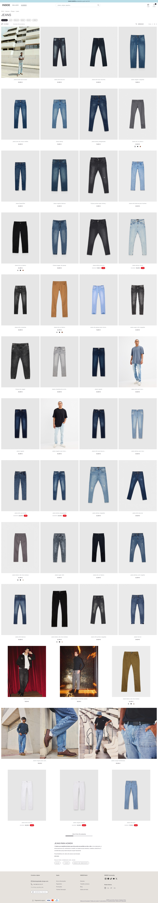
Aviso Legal (118, 900)
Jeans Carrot (137, 637)
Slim (10, 20)
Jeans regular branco (79, 822)
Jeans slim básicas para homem (137, 203)
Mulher (16, 5)
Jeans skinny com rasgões (137, 575)
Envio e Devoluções (61, 881)
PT (112, 888)
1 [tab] (2, 213)
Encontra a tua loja (40, 892)
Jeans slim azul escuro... (98, 451)
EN (115, 888)
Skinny (23, 20)
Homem (24, 5)
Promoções (59, 886)
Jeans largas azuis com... (40, 760)
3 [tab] (4, 213)
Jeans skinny (59, 141)
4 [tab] (5, 213)
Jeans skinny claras (137, 265)
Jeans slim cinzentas (20, 327)
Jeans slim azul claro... (137, 389)
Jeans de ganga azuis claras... (98, 327)
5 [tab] (6, 213)
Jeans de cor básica (137, 141)
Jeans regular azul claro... (59, 451)
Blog (81, 886)
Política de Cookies (95, 900)
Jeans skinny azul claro (137, 451)
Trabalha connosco (84, 884)
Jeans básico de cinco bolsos (20, 575)
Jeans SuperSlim (20, 203)
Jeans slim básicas (20, 637)
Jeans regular (98, 389)
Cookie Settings (103, 900)
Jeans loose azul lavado (20, 79)
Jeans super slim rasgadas (137, 327)
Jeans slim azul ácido (20, 513)
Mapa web (123, 900)
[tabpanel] (20, 52)
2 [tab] (3, 213)
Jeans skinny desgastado (99, 141)
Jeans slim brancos (27, 822)
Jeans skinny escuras (98, 265)
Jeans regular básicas (59, 203)
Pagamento (59, 884)
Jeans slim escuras (59, 79)
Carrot (35, 20)
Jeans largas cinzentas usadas (79, 699)
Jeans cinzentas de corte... (59, 389)
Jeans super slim (59, 575)
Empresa (82, 881)
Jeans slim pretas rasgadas (98, 637)
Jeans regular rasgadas (137, 79)
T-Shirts (66, 863)
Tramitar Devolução (61, 889)
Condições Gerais (111, 900)
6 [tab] (124, 213)
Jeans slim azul (131, 822)
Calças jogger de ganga (59, 265)
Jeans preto (27, 699)
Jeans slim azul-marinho (98, 79)
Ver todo (4, 20)
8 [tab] (15, 647)
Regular (16, 20)
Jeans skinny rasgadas (98, 513)
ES (108, 888)
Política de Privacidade (85, 900)
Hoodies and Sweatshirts (80, 863)
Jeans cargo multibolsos (118, 760)
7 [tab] (7, 213)
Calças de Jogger (20, 389)
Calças (57, 863)
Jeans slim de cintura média (20, 141)
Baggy (28, 20)
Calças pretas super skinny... (98, 203)
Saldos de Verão (84, 889)
